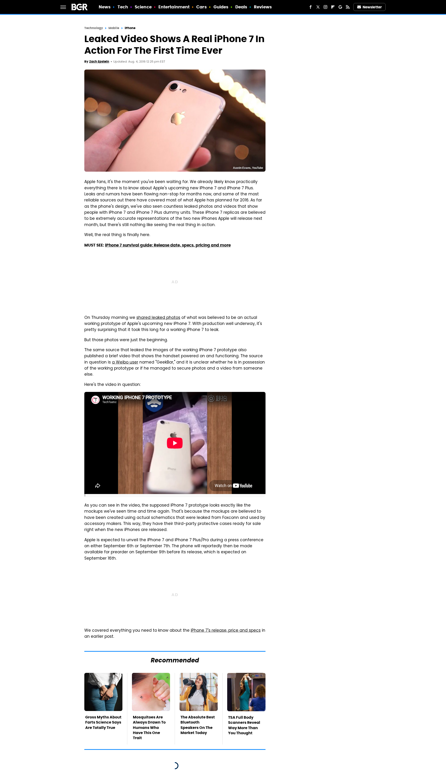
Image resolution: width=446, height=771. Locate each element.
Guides (221, 7)
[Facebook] (310, 7)
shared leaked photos (158, 318)
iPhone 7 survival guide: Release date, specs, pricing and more (168, 245)
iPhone (130, 28)
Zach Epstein (99, 61)
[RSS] (348, 7)
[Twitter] (318, 7)
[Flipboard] (333, 7)
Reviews (263, 7)
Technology (93, 28)
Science (143, 7)
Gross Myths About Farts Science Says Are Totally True (103, 722)
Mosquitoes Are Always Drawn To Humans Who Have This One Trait (149, 728)
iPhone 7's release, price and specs (226, 630)
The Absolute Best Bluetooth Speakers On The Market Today (197, 725)
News (105, 7)
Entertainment (174, 7)
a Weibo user (125, 362)
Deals (241, 7)
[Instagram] (325, 7)
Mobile (113, 28)
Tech (123, 7)
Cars (201, 7)
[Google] (340, 7)
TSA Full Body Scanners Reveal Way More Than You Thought (244, 725)
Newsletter (372, 7)
